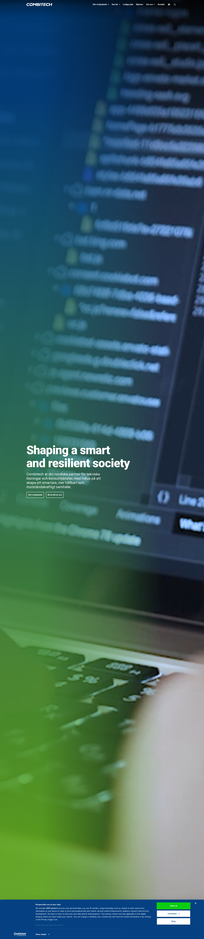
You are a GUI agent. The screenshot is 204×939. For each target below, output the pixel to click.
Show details (41, 934)
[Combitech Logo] (39, 4)
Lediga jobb (128, 4)
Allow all (173, 906)
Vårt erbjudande (101, 4)
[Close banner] (195, 903)
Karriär (116, 4)
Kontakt (161, 4)
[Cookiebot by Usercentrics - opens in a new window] (20, 934)
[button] (35, 495)
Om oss (151, 4)
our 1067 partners (50, 908)
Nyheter (139, 4)
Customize (172, 914)
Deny (173, 921)
